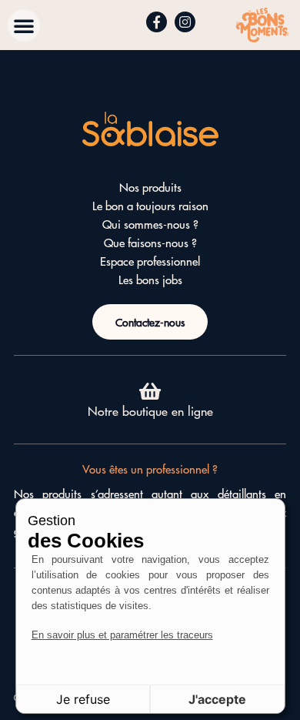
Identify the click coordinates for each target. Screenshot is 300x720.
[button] (24, 25)
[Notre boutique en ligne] (150, 390)
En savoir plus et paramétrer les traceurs (122, 635)
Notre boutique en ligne (150, 410)
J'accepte (217, 699)
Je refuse (83, 699)
